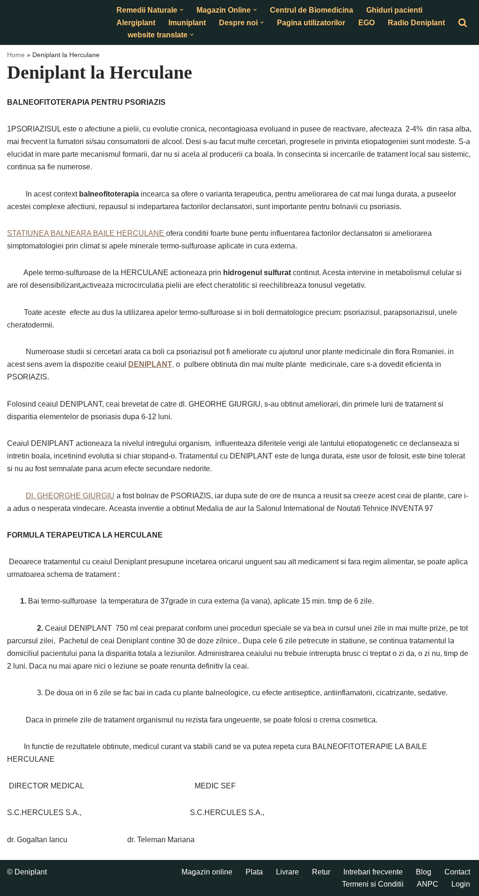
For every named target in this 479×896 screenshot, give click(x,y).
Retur (321, 872)
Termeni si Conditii (373, 884)
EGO (366, 23)
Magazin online (206, 872)
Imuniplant (187, 23)
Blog (423, 872)
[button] (181, 10)
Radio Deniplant (416, 23)
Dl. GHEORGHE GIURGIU (70, 496)
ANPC (427, 884)
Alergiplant (135, 23)
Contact (457, 872)
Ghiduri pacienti (394, 10)
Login (460, 884)
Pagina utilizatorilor (311, 23)
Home (16, 54)
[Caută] (462, 22)
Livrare (287, 872)
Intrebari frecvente (373, 872)
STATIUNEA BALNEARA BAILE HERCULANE (86, 233)
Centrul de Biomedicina (311, 10)
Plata (254, 872)
